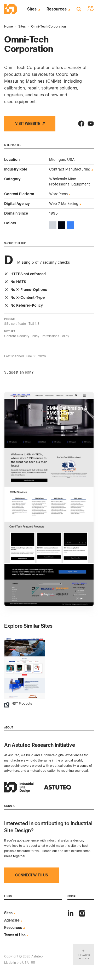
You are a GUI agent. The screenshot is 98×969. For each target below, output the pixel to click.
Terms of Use (15, 935)
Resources (57, 9)
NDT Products (21, 703)
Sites (32, 9)
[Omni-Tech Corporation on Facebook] (81, 123)
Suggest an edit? (18, 372)
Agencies (12, 920)
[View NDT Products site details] (24, 668)
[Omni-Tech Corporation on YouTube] (91, 123)
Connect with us (31, 875)
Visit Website (27, 123)
